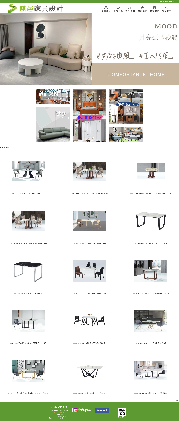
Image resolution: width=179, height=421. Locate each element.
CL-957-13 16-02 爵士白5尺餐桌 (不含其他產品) (152, 393)
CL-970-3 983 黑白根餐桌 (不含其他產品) (29, 293)
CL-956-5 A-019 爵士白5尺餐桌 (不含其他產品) (90, 393)
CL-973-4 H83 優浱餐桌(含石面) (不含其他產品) (90, 343)
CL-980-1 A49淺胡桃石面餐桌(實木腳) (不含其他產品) (152, 293)
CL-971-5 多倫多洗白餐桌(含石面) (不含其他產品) (90, 243)
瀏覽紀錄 (171, 1)
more (177, 400)
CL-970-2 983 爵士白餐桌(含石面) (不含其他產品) (90, 293)
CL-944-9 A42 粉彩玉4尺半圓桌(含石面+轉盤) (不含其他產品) (152, 193)
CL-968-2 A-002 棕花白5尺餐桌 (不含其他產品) (152, 343)
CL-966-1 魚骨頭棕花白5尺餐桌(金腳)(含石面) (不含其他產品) (29, 393)
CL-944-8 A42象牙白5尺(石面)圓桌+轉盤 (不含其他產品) (90, 193)
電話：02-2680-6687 (60, 412)
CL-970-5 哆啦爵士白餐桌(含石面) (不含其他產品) (151, 243)
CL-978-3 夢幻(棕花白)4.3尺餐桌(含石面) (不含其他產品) (29, 343)
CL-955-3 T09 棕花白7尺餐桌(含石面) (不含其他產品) (29, 193)
